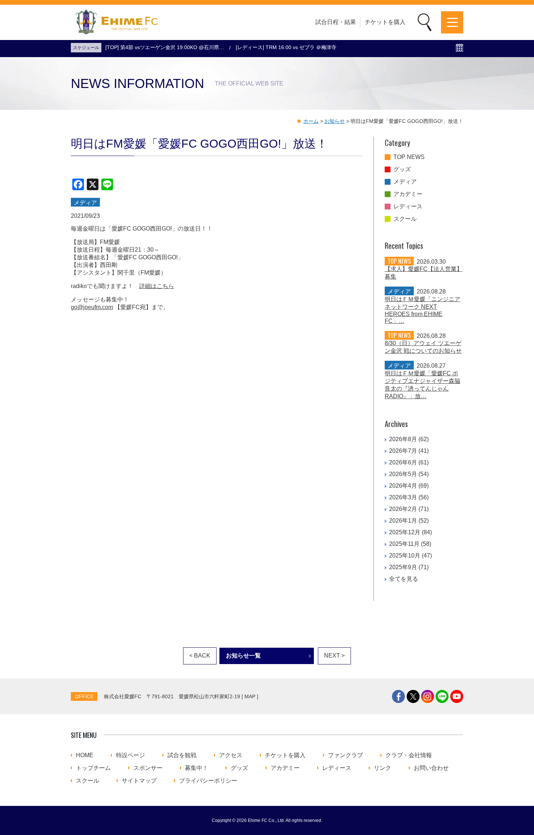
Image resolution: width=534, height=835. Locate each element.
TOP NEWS (409, 157)
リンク (382, 768)
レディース (407, 206)
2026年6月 (403, 462)
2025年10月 (404, 555)
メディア (405, 182)
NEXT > (334, 655)
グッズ (402, 169)
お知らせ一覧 (243, 655)
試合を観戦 (182, 755)
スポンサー (147, 768)
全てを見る (403, 579)
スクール (405, 219)
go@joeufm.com (92, 307)
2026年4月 (403, 486)
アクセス (230, 755)
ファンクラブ (345, 755)
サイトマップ (139, 781)
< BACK (199, 655)
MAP (249, 696)
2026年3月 (403, 497)
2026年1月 (403, 521)
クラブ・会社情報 (408, 755)
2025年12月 (404, 532)
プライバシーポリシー (208, 781)
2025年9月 (403, 567)
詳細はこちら (156, 286)
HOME (84, 755)
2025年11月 (404, 544)
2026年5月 (403, 474)
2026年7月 (403, 451)
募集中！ (196, 768)
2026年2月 (403, 509)
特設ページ (130, 755)
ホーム (311, 121)
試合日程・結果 (335, 22)
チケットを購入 (385, 22)
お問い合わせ (431, 768)
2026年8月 (403, 439)
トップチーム (93, 768)
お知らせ (334, 121)
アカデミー (407, 194)
